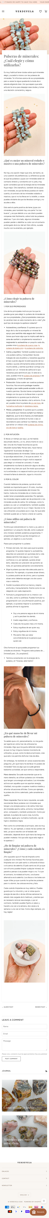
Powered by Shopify (32, 1202)
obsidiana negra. (32, 406)
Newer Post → (41, 1007)
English (23, 1195)
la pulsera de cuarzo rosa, (27, 345)
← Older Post (7, 1007)
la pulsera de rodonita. (34, 348)
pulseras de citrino (35, 424)
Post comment (11, 1058)
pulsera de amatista (32, 376)
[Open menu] (4, 11)
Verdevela (14, 1202)
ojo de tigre (11, 427)
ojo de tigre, (36, 403)
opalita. (20, 427)
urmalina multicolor (15, 406)
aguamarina (11, 379)
